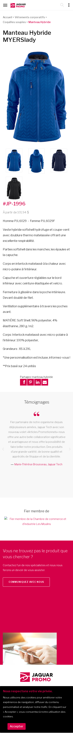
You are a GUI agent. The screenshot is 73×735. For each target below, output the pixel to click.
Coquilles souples (14, 22)
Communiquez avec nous (26, 582)
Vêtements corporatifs (30, 17)
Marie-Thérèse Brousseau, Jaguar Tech (38, 464)
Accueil (7, 17)
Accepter (16, 726)
